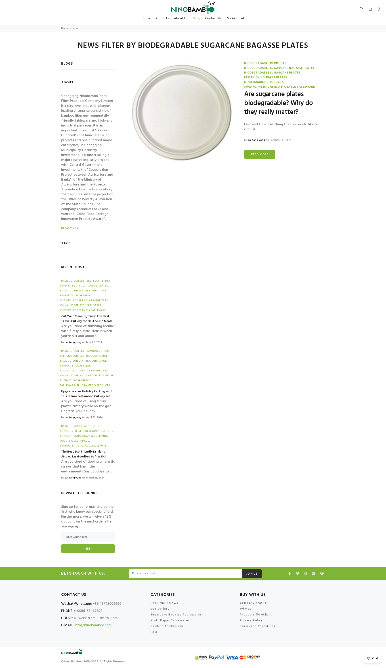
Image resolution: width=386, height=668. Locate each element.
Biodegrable (75, 356)
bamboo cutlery (72, 281)
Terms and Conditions (257, 626)
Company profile (253, 603)
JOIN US (251, 573)
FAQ (154, 632)
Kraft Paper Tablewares (170, 620)
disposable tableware (91, 446)
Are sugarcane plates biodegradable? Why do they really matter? (278, 103)
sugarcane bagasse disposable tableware (279, 86)
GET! (88, 548)
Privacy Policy (251, 620)
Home (65, 28)
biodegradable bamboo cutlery (84, 358)
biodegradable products (265, 63)
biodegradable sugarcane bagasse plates (279, 68)
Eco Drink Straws (164, 603)
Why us (245, 608)
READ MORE (259, 154)
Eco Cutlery (160, 608)
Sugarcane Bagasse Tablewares (176, 614)
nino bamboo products (263, 82)
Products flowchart (256, 614)
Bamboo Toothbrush (167, 626)
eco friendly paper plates (265, 77)
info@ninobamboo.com (93, 625)
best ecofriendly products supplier (85, 283)
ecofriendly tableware (89, 310)
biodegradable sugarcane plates (272, 72)
